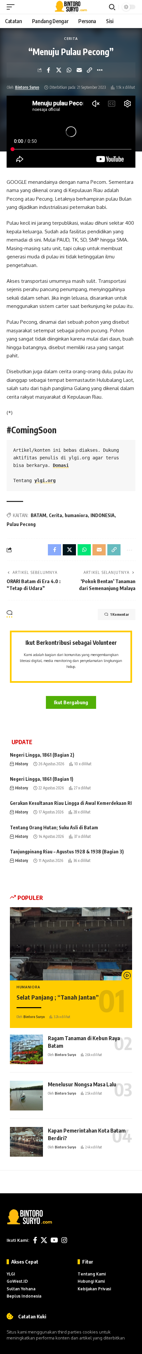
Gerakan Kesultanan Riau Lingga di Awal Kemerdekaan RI (71, 803)
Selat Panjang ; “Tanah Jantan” (58, 997)
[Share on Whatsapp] (69, 70)
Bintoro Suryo (27, 87)
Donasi (61, 465)
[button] (12, 7)
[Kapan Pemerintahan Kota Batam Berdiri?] (26, 1142)
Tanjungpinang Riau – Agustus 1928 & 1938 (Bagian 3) (67, 851)
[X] (44, 1240)
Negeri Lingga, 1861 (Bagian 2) (42, 755)
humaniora (76, 515)
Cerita (71, 39)
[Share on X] (58, 70)
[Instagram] (64, 1240)
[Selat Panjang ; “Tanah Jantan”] (71, 943)
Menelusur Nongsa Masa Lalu (82, 1084)
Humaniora (28, 987)
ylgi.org (44, 480)
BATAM (38, 515)
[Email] (79, 70)
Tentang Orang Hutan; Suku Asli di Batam (54, 827)
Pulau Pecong (21, 524)
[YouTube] (54, 1240)
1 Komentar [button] (119, 614)
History (21, 763)
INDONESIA (102, 515)
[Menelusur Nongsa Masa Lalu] (26, 1095)
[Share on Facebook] (48, 70)
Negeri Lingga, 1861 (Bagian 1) (41, 779)
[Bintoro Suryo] (71, 7)
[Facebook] (35, 1240)
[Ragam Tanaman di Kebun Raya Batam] (26, 1049)
